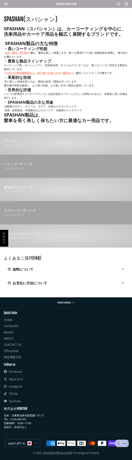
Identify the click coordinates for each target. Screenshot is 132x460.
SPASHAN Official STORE (57, 453)
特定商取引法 (12, 357)
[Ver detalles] (66, 143)
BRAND (9, 332)
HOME (8, 320)
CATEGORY (11, 326)
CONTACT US (12, 345)
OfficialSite (11, 351)
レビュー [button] (4, 238)
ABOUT (9, 338)
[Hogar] (66, 3)
